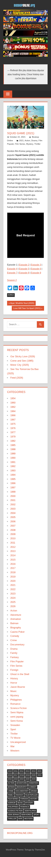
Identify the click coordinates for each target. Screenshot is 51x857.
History (14, 678)
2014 (12, 555)
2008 (12, 530)
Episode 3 (36, 265)
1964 (12, 411)
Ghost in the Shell (19, 674)
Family (13, 653)
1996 (12, 483)
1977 (12, 432)
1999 (12, 491)
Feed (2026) (16, 377)
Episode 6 (36, 269)
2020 (12, 581)
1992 (12, 466)
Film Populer (17, 661)
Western (14, 750)
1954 (12, 398)
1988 (12, 449)
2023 (12, 593)
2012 (12, 547)
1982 (12, 441)
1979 (12, 436)
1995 (12, 479)
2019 (12, 576)
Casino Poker (17, 632)
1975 (12, 424)
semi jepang (16, 716)
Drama (34, 140)
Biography (15, 627)
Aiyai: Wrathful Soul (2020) (22, 303)
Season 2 (12, 280)
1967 (12, 419)
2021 (21, 140)
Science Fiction (18, 708)
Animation (15, 619)
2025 (12, 602)
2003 (12, 508)
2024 (12, 598)
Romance (15, 704)
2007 (12, 525)
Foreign (14, 670)
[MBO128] (25, 14)
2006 (12, 521)
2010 (12, 538)
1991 (12, 462)
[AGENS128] (25, 35)
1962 (12, 407)
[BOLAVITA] (25, 28)
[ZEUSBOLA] (25, 21)
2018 (12, 572)
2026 (12, 606)
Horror (13, 682)
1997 (12, 487)
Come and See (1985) (21, 360)
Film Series (20, 144)
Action (27, 140)
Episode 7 (12, 273)
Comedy (14, 636)
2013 (12, 551)
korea (11, 295)
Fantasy (14, 657)
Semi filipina (16, 712)
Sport (13, 729)
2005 (12, 517)
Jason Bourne (17, 687)
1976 (12, 428)
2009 (12, 534)
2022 (12, 589)
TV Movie (15, 737)
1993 (12, 470)
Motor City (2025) (19, 365)
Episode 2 (24, 265)
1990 (12, 458)
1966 (12, 415)
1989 (12, 453)
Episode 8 (24, 273)
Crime (13, 640)
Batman (14, 623)
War (12, 746)
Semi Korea (16, 721)
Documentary (17, 644)
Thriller (37, 144)
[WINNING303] (25, 49)
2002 (12, 504)
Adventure (15, 615)
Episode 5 (24, 269)
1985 (12, 445)
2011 (12, 542)
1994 (12, 474)
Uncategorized (18, 742)
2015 (12, 559)
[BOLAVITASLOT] (25, 42)
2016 (12, 564)
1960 (12, 402)
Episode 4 (12, 269)
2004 (12, 513)
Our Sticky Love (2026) (22, 356)
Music (13, 691)
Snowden (15, 725)
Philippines (16, 699)
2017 (12, 568)
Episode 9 (36, 273)
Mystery (29, 144)
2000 (12, 496)
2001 (12, 500)
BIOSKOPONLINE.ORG (20, 833)
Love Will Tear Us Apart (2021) (27, 309)
